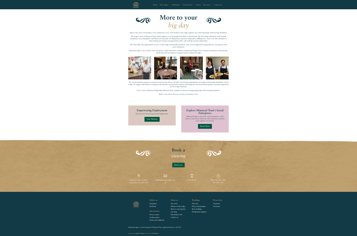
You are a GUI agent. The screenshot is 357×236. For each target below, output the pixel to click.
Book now (178, 165)
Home (155, 5)
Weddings (175, 5)
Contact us (218, 5)
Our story (206, 5)
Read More (205, 126)
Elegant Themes (140, 233)
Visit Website (152, 119)
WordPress (155, 233)
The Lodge (164, 5)
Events (198, 5)
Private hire (187, 5)
